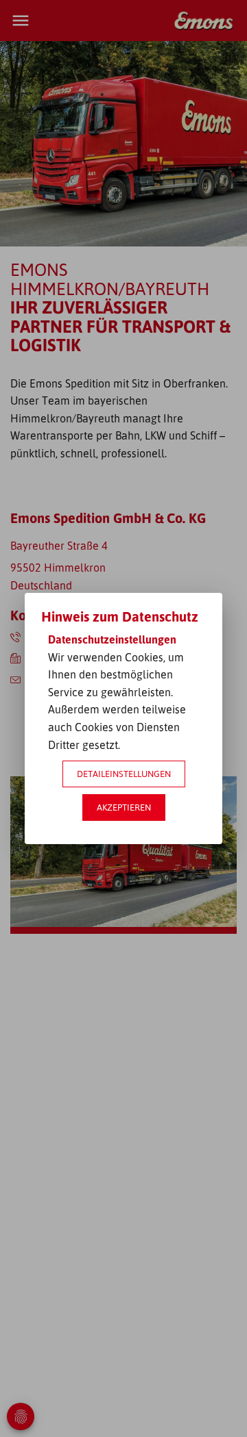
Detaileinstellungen (124, 773)
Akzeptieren (124, 807)
